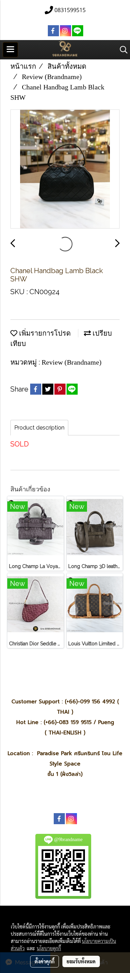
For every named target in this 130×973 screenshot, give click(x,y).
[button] (121, 50)
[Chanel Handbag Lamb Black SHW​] (65, 169)
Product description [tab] (39, 427)
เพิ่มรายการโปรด (44, 333)
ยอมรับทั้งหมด (81, 961)
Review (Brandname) (72, 362)
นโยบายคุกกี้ (49, 948)
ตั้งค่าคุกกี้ (44, 961)
